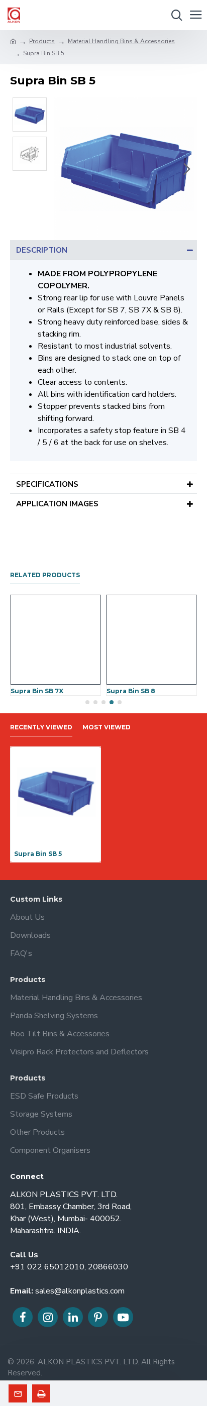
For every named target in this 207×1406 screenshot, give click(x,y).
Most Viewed (106, 727)
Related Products (45, 575)
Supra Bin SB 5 (38, 853)
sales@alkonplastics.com (80, 1290)
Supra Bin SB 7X (37, 691)
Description (41, 250)
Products (42, 41)
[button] (64, 169)
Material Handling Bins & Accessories (121, 41)
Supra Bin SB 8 (131, 691)
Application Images (57, 504)
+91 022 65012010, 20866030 (69, 1266)
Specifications (47, 484)
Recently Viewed (41, 727)
